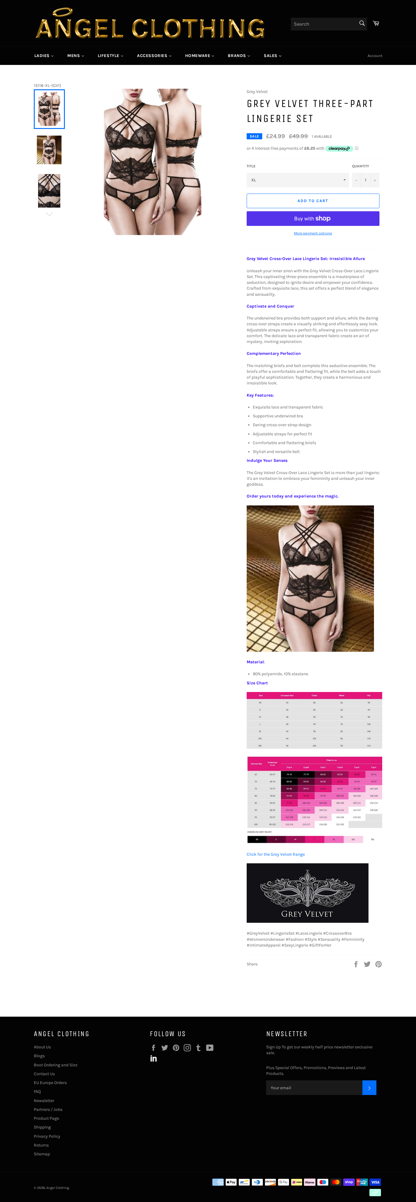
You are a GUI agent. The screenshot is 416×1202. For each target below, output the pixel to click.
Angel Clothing (57, 1188)
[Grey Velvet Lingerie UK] (307, 921)
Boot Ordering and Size (55, 1065)
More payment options (313, 233)
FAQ (37, 1091)
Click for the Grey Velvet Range (276, 854)
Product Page (46, 1118)
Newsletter (44, 1100)
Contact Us (44, 1073)
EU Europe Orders (50, 1082)
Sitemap (42, 1154)
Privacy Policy (47, 1136)
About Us (42, 1047)
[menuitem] (44, 55)
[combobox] (329, 24)
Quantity (360, 166)
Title (251, 166)
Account (375, 55)
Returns (41, 1145)
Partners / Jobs (48, 1109)
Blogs (39, 1055)
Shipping (42, 1127)
